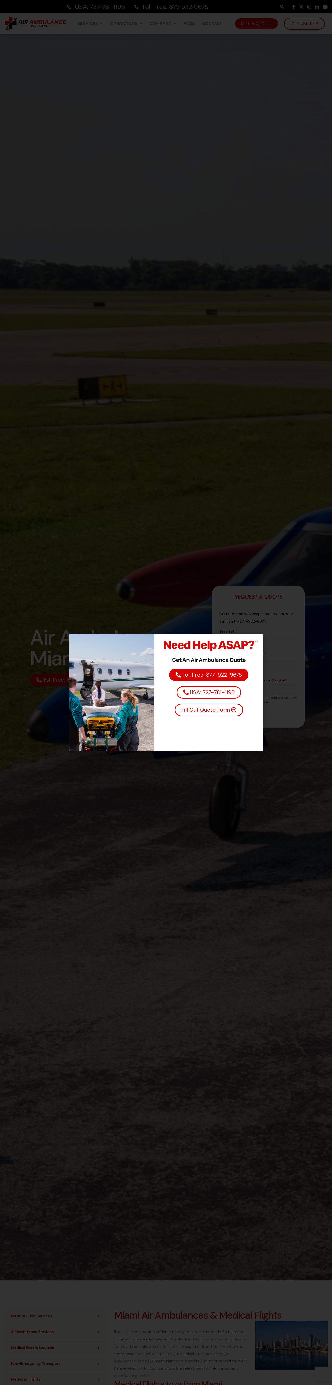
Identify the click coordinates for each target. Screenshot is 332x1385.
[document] (166, 692)
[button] (256, 641)
